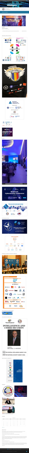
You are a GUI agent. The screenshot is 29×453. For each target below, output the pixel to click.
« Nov (2, 427)
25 (20, 424)
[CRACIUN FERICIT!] (14, 21)
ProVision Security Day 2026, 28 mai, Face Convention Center (8, 433)
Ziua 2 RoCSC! (3, 435)
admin (3, 29)
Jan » (3, 427)
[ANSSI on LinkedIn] (26, 0)
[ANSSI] (6, 8)
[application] (14, 162)
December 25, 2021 (7, 29)
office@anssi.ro (4, 0)
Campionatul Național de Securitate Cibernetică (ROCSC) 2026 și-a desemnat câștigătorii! (10, 434)
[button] (14, 162)
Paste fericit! (3, 439)
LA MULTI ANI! (3, 445)
